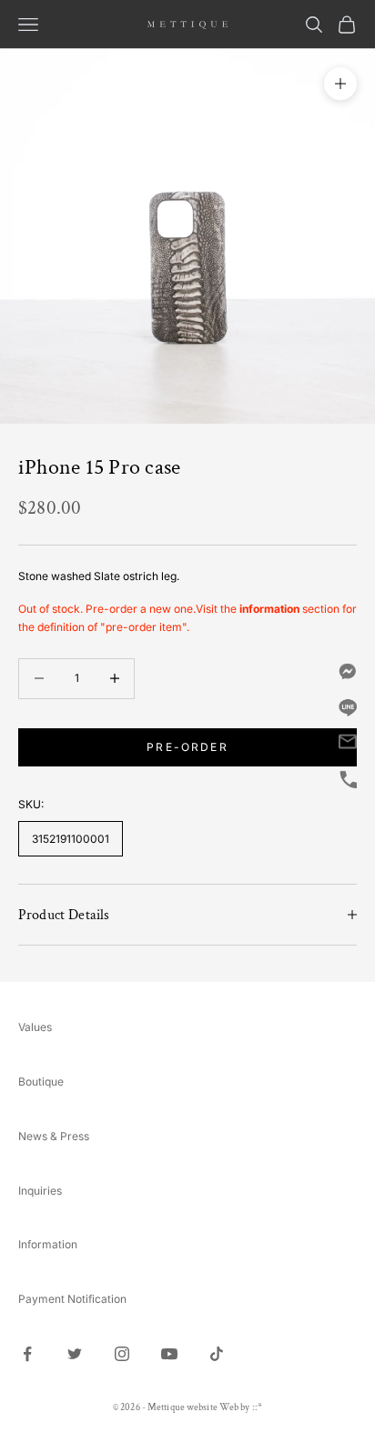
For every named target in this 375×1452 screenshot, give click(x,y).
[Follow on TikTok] (217, 1354)
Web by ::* (240, 1407)
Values (35, 1027)
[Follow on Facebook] (27, 1354)
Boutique (41, 1081)
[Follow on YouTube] (169, 1354)
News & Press (53, 1136)
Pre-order (187, 747)
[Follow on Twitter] (75, 1354)
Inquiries (40, 1190)
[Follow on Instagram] (122, 1354)
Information (47, 1244)
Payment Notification (72, 1299)
